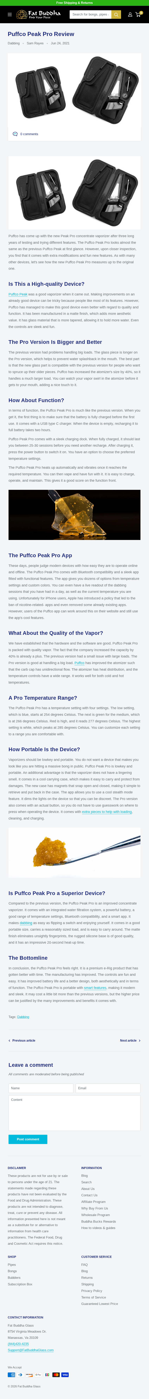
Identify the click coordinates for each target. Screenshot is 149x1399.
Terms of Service (93, 1297)
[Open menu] (10, 14)
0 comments (29, 134)
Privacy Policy (91, 1291)
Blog (84, 1176)
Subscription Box (20, 1284)
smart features (95, 988)
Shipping (87, 1284)
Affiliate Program (93, 1202)
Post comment (28, 1139)
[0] (138, 14)
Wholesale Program (95, 1215)
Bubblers (14, 1278)
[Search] (116, 14)
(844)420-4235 (18, 1344)
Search (86, 1182)
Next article (128, 1040)
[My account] (130, 14)
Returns (87, 1278)
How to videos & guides (98, 1228)
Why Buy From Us (94, 1208)
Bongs (12, 1271)
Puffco (79, 663)
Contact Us (89, 1195)
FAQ (84, 1265)
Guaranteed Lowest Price (99, 1304)
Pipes (12, 1265)
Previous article (23, 1040)
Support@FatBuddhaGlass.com (31, 1350)
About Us (88, 1189)
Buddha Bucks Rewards (98, 1221)
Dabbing (14, 43)
